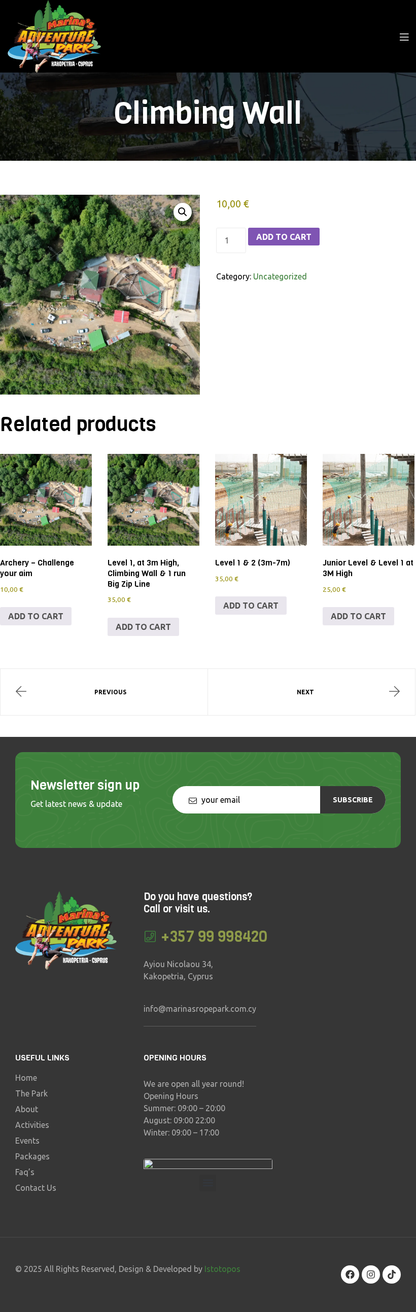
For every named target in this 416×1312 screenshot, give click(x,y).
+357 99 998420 (214, 937)
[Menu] (404, 36)
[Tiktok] (392, 1274)
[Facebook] (350, 1274)
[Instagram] (371, 1274)
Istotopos (222, 1268)
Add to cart (283, 236)
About (26, 1109)
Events (27, 1140)
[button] (183, 212)
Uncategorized (280, 276)
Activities (32, 1124)
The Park (31, 1093)
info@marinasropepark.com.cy (200, 1008)
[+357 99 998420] (150, 936)
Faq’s (24, 1172)
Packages (32, 1156)
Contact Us (35, 1187)
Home (26, 1077)
